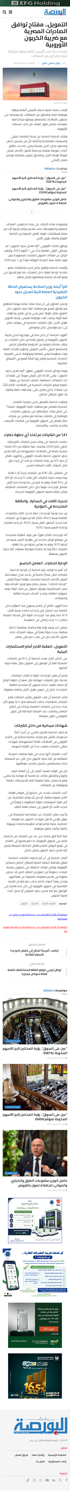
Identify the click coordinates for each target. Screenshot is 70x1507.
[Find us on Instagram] (34, 1480)
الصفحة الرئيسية (57, 1455)
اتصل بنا (40, 1461)
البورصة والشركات (13, 1041)
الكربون (24, 903)
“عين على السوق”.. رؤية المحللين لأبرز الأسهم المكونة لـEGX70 (39, 179)
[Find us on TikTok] (28, 1480)
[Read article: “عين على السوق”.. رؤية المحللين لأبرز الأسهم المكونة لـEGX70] (35, 1021)
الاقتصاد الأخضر (49, 903)
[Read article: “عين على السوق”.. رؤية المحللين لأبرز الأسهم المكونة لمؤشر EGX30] (35, 1087)
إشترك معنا (38, 1455)
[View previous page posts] (38, 211)
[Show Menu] (10, 12)
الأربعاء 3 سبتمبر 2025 (24, 63)
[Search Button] (4, 12)
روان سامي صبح (51, 63)
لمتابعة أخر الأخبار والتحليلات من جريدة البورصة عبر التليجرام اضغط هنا (35, 929)
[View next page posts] (31, 211)
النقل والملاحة (11, 1173)
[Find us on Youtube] (47, 1480)
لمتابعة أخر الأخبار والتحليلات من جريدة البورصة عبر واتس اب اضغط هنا (38, 916)
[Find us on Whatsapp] (40, 1480)
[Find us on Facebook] (66, 1480)
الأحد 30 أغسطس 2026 (56, 1058)
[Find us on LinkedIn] (53, 1480)
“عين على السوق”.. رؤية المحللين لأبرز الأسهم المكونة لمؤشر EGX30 (39, 190)
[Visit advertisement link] (35, 3)
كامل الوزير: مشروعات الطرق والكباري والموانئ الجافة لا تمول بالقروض (37, 201)
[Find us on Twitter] (60, 1480)
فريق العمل (21, 1455)
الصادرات (34, 903)
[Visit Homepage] (55, 12)
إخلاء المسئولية (57, 1461)
